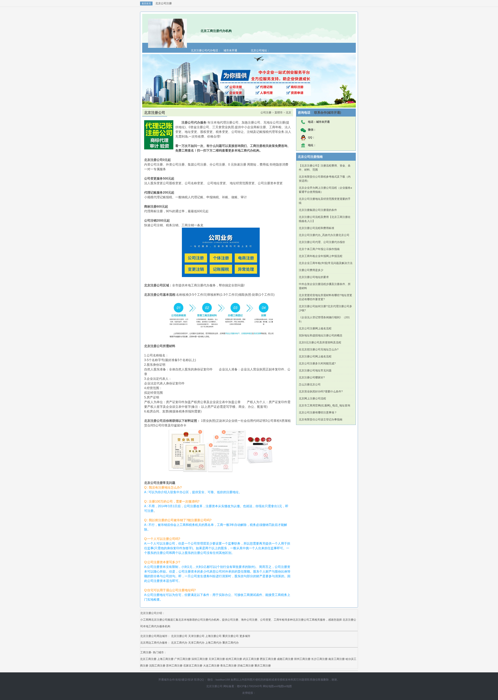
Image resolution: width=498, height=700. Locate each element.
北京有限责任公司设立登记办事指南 (320, 419)
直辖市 (278, 112)
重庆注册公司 (230, 636)
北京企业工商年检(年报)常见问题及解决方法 (325, 263)
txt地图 (287, 686)
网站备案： (230, 686)
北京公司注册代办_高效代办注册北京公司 (324, 235)
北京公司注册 (163, 3)
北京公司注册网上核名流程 (315, 328)
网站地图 (268, 686)
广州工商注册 (182, 659)
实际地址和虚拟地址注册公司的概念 (320, 335)
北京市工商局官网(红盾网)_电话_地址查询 (324, 405)
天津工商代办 (196, 642)
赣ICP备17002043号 (249, 686)
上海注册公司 (213, 636)
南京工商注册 (336, 659)
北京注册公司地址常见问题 (315, 370)
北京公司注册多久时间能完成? (317, 363)
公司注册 (265, 112)
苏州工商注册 (174, 665)
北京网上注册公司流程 (312, 398)
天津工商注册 (217, 659)
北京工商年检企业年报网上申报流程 (320, 256)
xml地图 (278, 686)
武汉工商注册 (251, 659)
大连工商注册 (211, 665)
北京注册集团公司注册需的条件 (318, 209)
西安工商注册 (268, 659)
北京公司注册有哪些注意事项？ (318, 412)
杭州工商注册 (234, 659)
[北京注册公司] (167, 46)
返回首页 (146, 3)
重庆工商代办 (230, 642)
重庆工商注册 (262, 665)
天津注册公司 (196, 636)
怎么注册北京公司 (310, 384)
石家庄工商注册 (192, 665)
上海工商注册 (165, 659)
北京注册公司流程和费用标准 (316, 228)
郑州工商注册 (302, 659)
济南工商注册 (245, 665)
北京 (288, 112)
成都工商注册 (285, 659)
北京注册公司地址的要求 (314, 277)
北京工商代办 (179, 642)
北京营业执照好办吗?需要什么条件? (321, 391)
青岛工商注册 (228, 665)
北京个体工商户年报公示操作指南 (319, 249)
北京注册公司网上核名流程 (315, 356)
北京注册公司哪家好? (312, 377)
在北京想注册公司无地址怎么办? (318, 349)
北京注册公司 (179, 636)
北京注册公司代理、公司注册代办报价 (322, 242)
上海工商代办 (213, 642)
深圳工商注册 (199, 659)
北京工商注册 (148, 659)
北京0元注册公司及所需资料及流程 (320, 342)
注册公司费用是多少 (311, 270)
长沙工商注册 (319, 659)
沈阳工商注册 (157, 665)
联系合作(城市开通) (325, 112)
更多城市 (244, 636)
